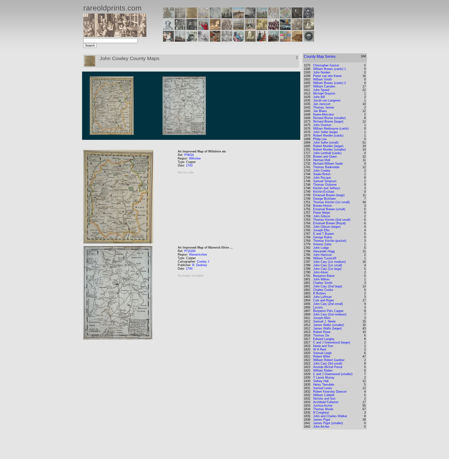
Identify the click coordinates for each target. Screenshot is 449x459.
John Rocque (322, 177)
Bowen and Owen (325, 156)
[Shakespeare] (250, 40)
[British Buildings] (226, 17)
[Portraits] (226, 29)
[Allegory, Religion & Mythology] (226, 40)
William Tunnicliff (324, 258)
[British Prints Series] (180, 17)
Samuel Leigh (322, 353)
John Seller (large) (325, 132)
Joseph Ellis (321, 230)
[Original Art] (262, 29)
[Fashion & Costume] (262, 40)
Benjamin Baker (324, 276)
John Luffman (322, 297)
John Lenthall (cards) (327, 153)
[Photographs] (273, 29)
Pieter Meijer (321, 212)
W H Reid (319, 349)
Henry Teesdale (323, 384)
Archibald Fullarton (325, 402)
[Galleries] (285, 29)
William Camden (324, 86)
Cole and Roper (323, 300)
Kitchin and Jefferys (326, 188)
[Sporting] (238, 29)
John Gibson (321, 216)
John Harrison (322, 255)
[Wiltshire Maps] (273, 17)
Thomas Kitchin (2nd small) (331, 219)
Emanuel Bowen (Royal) (329, 223)
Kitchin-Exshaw (323, 191)
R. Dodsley (199, 265)
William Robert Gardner (328, 360)
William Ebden (323, 370)
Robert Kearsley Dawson (330, 391)
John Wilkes (321, 279)
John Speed (321, 90)
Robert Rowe (321, 332)
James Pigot (321, 419)
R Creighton (321, 412)
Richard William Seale (328, 163)
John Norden (321, 72)
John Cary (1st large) (327, 269)
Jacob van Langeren (326, 100)
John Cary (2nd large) (327, 286)
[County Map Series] (191, 17)
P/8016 (189, 155)
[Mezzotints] (308, 29)
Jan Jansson (321, 104)
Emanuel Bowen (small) (329, 209)
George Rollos (322, 237)
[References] (297, 40)
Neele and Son (323, 346)
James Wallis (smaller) (328, 325)
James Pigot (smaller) (328, 423)
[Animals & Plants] (215, 29)
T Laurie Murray (323, 377)
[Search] (308, 40)
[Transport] (250, 29)
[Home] (114, 36)
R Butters (319, 293)
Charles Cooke (323, 290)
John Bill (319, 97)
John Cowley (321, 170)
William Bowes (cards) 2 (329, 83)
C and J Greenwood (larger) (331, 342)
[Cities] (238, 17)
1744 (189, 268)
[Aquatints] (180, 40)
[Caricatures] (203, 29)
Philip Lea (319, 139)
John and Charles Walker (330, 416)
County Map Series (320, 56)
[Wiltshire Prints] (262, 17)
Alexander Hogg (324, 251)
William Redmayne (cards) (331, 128)
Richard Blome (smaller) (329, 118)
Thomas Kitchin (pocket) (329, 240)
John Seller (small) (325, 142)
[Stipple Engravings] (168, 40)
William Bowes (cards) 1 (329, 69)
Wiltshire (195, 158)
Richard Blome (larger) (328, 121)
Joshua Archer (323, 405)
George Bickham (324, 198)
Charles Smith (322, 283)
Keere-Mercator (323, 114)
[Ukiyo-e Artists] (215, 40)
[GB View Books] (285, 40)
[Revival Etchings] (203, 40)
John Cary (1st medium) (329, 262)
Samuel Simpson (324, 181)
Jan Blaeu (320, 111)
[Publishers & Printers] (180, 29)
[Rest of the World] (215, 17)
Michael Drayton (324, 93)
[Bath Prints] (250, 17)
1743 (189, 165)
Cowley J (203, 261)
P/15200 (190, 251)
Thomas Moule (323, 409)
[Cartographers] (308, 17)
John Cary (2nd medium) (329, 314)
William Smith (322, 79)
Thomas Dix (321, 335)
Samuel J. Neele (324, 321)
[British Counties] (168, 17)
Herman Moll (321, 160)
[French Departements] (285, 17)
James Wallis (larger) (327, 328)
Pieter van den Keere (327, 76)
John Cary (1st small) (327, 265)
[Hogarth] (191, 29)
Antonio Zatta (322, 244)
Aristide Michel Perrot (327, 367)
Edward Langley (324, 339)
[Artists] (297, 17)
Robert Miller (321, 356)
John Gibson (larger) (326, 226)
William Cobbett (323, 395)
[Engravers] (168, 29)
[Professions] (238, 40)
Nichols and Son (324, 398)
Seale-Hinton (321, 174)
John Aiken (320, 272)
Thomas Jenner (323, 107)
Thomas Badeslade (326, 167)
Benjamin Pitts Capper (328, 311)
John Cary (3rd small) (327, 363)
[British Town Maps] (203, 17)
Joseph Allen (321, 318)
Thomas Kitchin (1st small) (331, 202)
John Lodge (321, 247)
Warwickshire (198, 254)
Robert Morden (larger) (328, 146)
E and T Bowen (323, 233)
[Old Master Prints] (297, 29)
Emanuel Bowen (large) (328, 195)
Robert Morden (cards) (328, 135)
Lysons (318, 307)
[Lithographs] (191, 40)
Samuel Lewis (322, 388)
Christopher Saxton (326, 65)
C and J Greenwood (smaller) (332, 374)
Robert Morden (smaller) (329, 149)
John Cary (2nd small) (328, 304)
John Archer (321, 426)
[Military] (273, 40)
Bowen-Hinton (322, 205)
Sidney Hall (321, 381)
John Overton (322, 125)
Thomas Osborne (325, 184)
